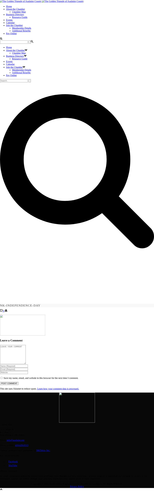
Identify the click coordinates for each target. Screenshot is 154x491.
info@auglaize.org (15, 440)
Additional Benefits (21, 31)
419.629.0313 (21, 445)
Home (9, 6)
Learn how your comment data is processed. (58, 388)
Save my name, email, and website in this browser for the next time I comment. (41, 378)
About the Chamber (15, 9)
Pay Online (11, 33)
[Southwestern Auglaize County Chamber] (42, 1)
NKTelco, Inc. (43, 450)
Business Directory (15, 14)
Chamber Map (19, 12)
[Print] (6, 311)
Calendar (10, 22)
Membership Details (21, 28)
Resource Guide (19, 17)
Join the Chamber (14, 25)
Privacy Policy (77, 486)
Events (9, 20)
